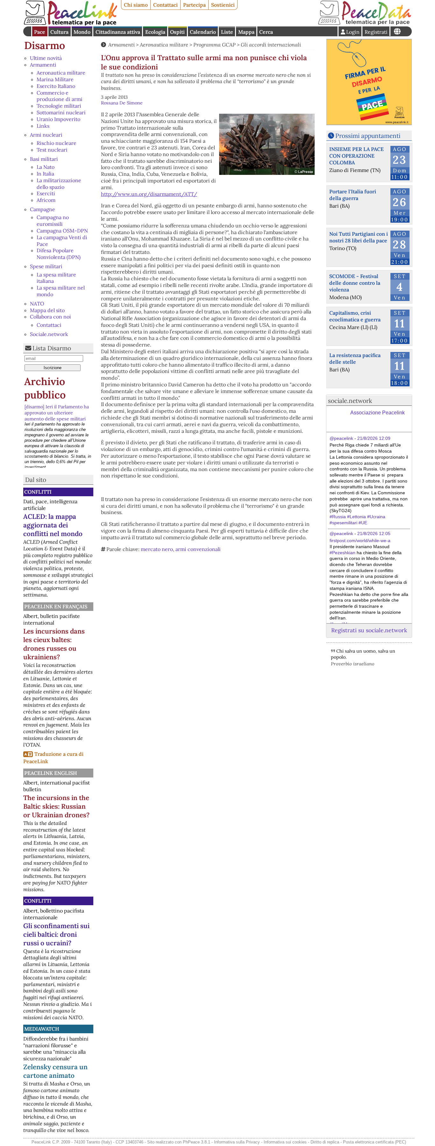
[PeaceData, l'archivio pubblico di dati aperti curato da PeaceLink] (364, 23)
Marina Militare (55, 79)
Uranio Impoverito (58, 119)
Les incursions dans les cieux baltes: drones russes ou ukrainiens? (54, 644)
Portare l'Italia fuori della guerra (352, 194)
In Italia (45, 173)
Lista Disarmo (51, 348)
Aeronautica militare (61, 72)
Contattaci (165, 5)
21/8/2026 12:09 (373, 438)
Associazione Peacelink (377, 412)
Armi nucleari (46, 135)
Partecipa (194, 5)
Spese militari (46, 266)
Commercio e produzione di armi (59, 96)
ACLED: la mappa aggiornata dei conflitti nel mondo (52, 525)
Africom (46, 200)
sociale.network (350, 401)
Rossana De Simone (122, 103)
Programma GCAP (214, 44)
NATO (37, 303)
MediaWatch (41, 1029)
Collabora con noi (50, 316)
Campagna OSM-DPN (62, 230)
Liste (227, 32)
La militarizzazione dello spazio (59, 183)
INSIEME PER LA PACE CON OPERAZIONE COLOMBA (356, 156)
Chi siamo (136, 5)
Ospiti (177, 32)
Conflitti (38, 492)
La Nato (45, 167)
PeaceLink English (50, 773)
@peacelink (341, 438)
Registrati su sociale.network (369, 630)
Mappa (246, 32)
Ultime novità (46, 58)
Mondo (82, 32)
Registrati (376, 32)
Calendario (203, 32)
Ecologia (155, 32)
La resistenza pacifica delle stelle (355, 358)
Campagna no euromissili (53, 220)
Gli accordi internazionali (271, 44)
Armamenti (43, 64)
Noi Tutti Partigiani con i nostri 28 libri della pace (358, 237)
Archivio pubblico (45, 388)
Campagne (42, 209)
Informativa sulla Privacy (237, 1142)
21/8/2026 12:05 (373, 533)
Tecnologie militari (59, 106)
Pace (39, 32)
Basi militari (44, 159)
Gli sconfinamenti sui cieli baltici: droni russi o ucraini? (56, 934)
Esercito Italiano (56, 86)
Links (43, 126)
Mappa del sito (47, 310)
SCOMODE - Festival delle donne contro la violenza (354, 283)
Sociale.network (49, 334)
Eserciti (46, 193)
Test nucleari (52, 150)
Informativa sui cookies (285, 1142)
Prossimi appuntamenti (367, 136)
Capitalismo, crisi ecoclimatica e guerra (355, 316)
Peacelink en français (55, 606)
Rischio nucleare (56, 143)
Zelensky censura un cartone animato (55, 1071)
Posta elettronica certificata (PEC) (374, 1142)
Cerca (266, 32)
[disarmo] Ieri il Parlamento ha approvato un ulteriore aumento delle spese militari (57, 412)
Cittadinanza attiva (118, 32)
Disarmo (44, 45)
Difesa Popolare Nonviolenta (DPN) (59, 253)
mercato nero (157, 549)
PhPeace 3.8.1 (196, 1142)
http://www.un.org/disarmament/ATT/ (149, 194)
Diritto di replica (324, 1142)
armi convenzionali (198, 549)
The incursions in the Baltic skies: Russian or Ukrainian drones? (56, 806)
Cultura (59, 32)
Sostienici (223, 5)
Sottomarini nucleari (61, 112)
